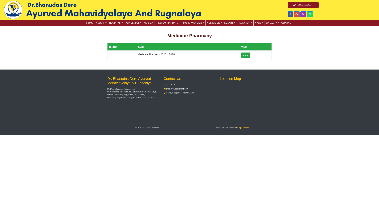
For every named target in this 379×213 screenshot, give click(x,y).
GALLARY (271, 22)
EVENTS (229, 22)
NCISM (148, 22)
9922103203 (171, 85)
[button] (290, 14)
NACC (258, 22)
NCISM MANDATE (168, 22)
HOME (89, 22)
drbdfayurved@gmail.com (177, 89)
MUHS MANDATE (193, 22)
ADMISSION (213, 22)
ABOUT (100, 22)
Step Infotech (243, 128)
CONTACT (287, 22)
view (245, 55)
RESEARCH (244, 22)
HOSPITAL (115, 22)
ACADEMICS (133, 22)
